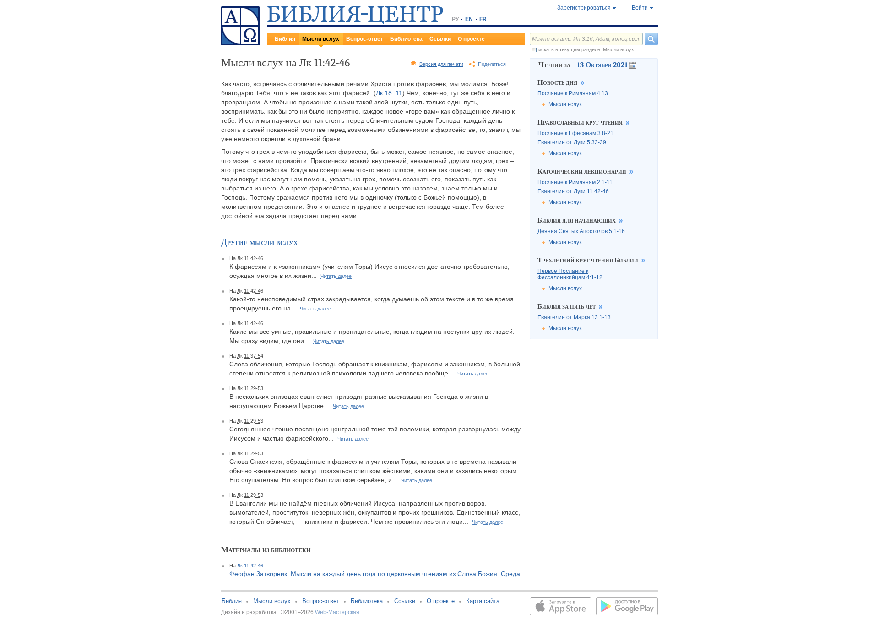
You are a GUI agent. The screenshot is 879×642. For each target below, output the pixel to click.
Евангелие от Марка (574, 317)
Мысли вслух (320, 39)
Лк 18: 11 (389, 93)
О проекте (471, 39)
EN (469, 19)
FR (483, 19)
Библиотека (406, 39)
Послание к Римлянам (572, 93)
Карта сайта (482, 601)
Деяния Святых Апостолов (581, 231)
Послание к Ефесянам (575, 133)
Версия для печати (441, 64)
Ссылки (440, 39)
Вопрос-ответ (364, 39)
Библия (285, 39)
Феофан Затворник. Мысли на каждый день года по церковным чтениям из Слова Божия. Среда (374, 573)
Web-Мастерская (337, 612)
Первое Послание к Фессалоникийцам (569, 274)
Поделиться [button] (492, 64)
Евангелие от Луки (571, 142)
